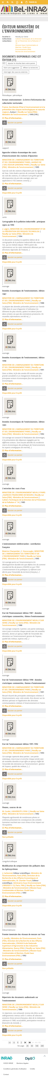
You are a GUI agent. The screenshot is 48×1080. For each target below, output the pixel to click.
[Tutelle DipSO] (36, 1058)
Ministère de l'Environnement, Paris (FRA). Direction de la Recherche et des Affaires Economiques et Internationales (22, 877)
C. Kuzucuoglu (27, 551)
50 (32, 1046)
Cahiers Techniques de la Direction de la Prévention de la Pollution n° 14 (28, 41)
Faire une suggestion (11, 68)
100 (36, 1046)
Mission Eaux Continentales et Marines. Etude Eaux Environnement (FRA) (26, 47)
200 (42, 1046)
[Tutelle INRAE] (12, 1058)
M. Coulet (6, 811)
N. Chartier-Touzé (24, 880)
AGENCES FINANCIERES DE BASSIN (18, 495)
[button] (4, 123)
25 (27, 1046)
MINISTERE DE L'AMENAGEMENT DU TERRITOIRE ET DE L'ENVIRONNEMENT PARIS (23, 161)
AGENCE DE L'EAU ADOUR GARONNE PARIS (21, 163)
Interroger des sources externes (16, 72)
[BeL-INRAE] (24, 10)
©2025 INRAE (8, 1063)
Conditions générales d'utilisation (15, 1069)
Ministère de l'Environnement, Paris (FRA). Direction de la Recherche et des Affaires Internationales (22, 940)
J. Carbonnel (7, 873)
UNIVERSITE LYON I (20, 811)
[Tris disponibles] (4, 63)
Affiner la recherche (30, 68)
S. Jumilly (6, 938)
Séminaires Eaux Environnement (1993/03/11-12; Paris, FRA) (21, 884)
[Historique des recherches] (17, 2)
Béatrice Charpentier (11, 551)
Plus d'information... (14, 118)
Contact (6, 1074)
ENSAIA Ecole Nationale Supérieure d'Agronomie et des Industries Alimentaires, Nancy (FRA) (20, 945)
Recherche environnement (25, 51)
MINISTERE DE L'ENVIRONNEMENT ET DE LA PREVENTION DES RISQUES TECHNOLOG (23, 230)
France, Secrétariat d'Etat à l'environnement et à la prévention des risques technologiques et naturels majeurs (23, 109)
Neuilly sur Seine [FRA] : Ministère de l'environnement (20, 113)
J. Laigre (5, 229)
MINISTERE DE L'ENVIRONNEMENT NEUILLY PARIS (23, 492)
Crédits (32, 1069)
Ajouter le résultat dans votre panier (21, 63)
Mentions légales (22, 1063)
